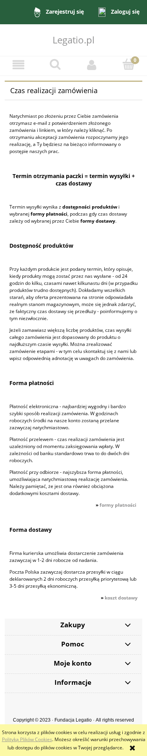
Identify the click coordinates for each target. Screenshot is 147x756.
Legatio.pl (73, 39)
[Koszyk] (128, 64)
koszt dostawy (121, 597)
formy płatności (118, 505)
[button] (18, 64)
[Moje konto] (92, 64)
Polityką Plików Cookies (27, 739)
